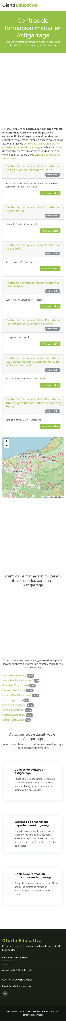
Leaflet (45, 497)
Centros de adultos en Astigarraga (30, 771)
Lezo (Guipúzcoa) (12, 700)
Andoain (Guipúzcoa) (14, 675)
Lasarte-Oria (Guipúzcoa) (16, 695)
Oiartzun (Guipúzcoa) (14, 705)
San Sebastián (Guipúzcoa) (17, 680)
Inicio (5, 964)
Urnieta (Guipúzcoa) (13, 714)
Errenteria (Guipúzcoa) (15, 685)
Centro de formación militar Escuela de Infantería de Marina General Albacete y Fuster (33, 403)
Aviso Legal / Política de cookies (18, 970)
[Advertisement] (33, 89)
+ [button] (7, 441)
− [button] (7, 445)
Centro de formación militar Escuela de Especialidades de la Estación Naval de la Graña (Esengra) (33, 361)
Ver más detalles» (50, 193)
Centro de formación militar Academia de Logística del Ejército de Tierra (32, 168)
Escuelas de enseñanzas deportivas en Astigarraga (32, 823)
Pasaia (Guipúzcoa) (13, 709)
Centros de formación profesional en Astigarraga (33, 875)
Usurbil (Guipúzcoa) (13, 719)
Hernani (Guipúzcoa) (13, 690)
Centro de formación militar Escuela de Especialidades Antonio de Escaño (33, 322)
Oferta (19, 5)
